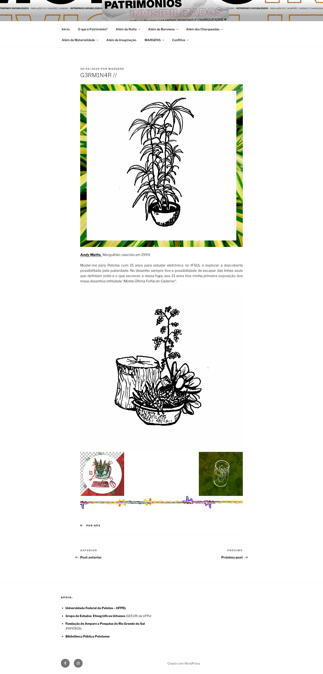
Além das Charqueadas (203, 29)
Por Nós (93, 525)
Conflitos (178, 40)
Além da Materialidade (78, 40)
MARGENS (153, 40)
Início (66, 29)
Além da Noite (126, 29)
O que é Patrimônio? (92, 29)
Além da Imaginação (121, 40)
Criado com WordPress (183, 663)
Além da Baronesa (161, 29)
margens (116, 68)
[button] (161, 165)
